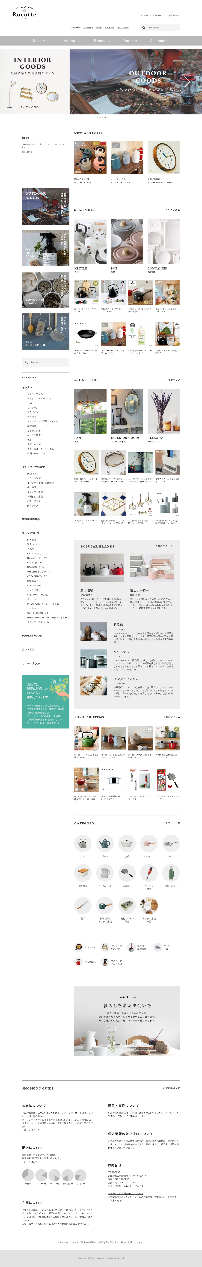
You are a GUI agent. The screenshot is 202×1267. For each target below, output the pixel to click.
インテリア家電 (35, 492)
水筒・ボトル (34, 444)
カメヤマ (31, 608)
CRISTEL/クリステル (37, 553)
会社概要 (144, 15)
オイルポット (123, 27)
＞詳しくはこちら (31, 1130)
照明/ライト (33, 473)
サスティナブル (31, 663)
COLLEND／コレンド (38, 613)
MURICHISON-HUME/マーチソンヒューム (48, 617)
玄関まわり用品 (35, 496)
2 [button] (99, 117)
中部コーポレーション (38, 594)
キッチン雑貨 (34, 435)
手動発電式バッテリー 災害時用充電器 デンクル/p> (167, 522)
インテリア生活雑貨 (33, 467)
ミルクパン (88, 27)
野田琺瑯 (31, 539)
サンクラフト (34, 590)
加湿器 (99, 27)
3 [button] (102, 117)
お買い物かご (158, 15)
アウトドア (28, 649)
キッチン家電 (34, 430)
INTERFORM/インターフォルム (43, 604)
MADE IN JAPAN (32, 635)
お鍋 (29, 403)
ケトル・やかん (35, 394)
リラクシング (34, 478)
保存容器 (31, 417)
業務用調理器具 (31, 519)
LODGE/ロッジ (34, 585)
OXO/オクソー (34, 562)
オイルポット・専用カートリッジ (43, 421)
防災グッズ (32, 505)
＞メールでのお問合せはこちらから (125, 1193)
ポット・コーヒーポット (39, 398)
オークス (31, 599)
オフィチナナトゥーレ (38, 622)
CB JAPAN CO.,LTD (37, 576)
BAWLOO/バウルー (36, 567)
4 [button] (105, 117)
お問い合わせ (173, 15)
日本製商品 (109, 27)
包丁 (29, 439)
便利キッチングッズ (37, 453)
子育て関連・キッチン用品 (40, 449)
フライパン (32, 412)
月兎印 (30, 549)
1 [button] (97, 117)
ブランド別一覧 (31, 533)
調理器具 (31, 426)
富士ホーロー (34, 544)
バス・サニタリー (36, 501)
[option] (101, 81)
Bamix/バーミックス (37, 558)
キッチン (27, 387)
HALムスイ (32, 581)
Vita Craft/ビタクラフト (38, 571)
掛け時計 (31, 487)
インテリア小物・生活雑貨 (40, 482)
